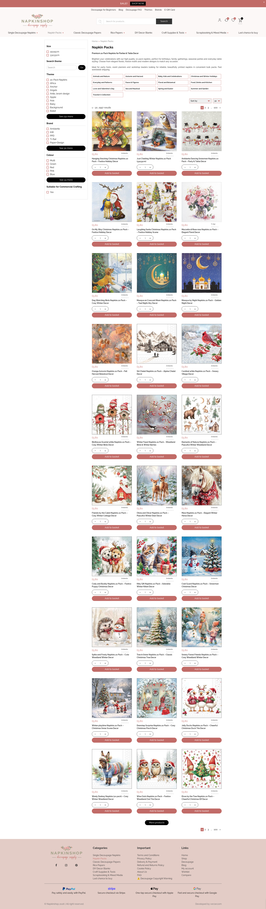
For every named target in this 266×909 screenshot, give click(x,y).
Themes (148, 10)
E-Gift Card (169, 10)
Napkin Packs (55, 32)
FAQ (139, 875)
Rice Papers (117, 32)
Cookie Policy (144, 868)
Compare (186, 875)
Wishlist (185, 872)
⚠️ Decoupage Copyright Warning (154, 878)
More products (156, 822)
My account (187, 868)
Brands (158, 10)
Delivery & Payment (147, 862)
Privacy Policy (144, 858)
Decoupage (187, 862)
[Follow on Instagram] (66, 865)
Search (164, 21)
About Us (142, 872)
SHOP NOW (138, 3)
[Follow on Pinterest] (76, 865)
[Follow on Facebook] (56, 865)
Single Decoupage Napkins (22, 32)
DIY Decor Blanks (143, 32)
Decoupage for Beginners (103, 10)
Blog (121, 10)
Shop (184, 858)
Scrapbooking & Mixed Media (211, 32)
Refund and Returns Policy (150, 865)
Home (95, 41)
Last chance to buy (248, 32)
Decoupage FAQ (134, 10)
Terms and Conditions (148, 855)
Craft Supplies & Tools (173, 32)
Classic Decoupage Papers (87, 32)
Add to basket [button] (112, 173)
